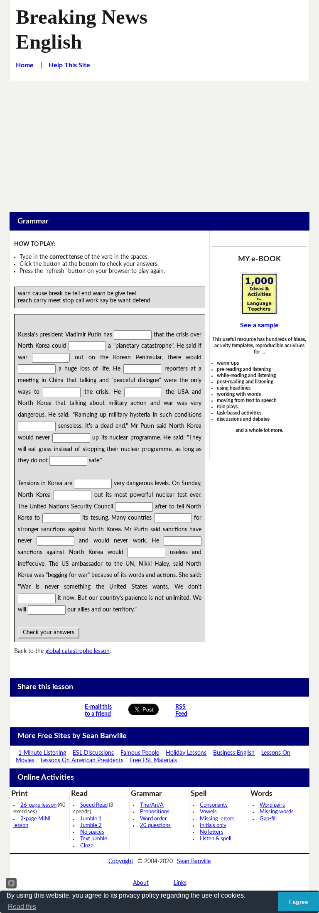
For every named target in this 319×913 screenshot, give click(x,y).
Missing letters (217, 819)
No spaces (92, 832)
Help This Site (69, 65)
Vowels (208, 812)
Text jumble (93, 839)
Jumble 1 (91, 819)
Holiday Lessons (186, 753)
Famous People (139, 753)
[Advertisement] (159, 143)
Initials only (213, 825)
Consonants (214, 805)
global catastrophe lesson (77, 651)
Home (25, 65)
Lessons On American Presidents (82, 760)
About (141, 883)
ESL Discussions (93, 753)
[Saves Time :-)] (259, 293)
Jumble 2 (91, 825)
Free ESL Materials (153, 760)
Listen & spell (215, 839)
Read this (22, 906)
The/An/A (152, 805)
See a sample (259, 325)
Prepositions (154, 812)
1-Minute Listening (42, 753)
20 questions (155, 825)
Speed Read (94, 805)
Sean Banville (194, 861)
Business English (234, 753)
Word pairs (272, 805)
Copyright (120, 861)
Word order (153, 819)
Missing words (277, 812)
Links (180, 883)
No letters (211, 832)
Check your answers (48, 633)
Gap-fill (268, 819)
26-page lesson (38, 805)
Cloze (86, 846)
